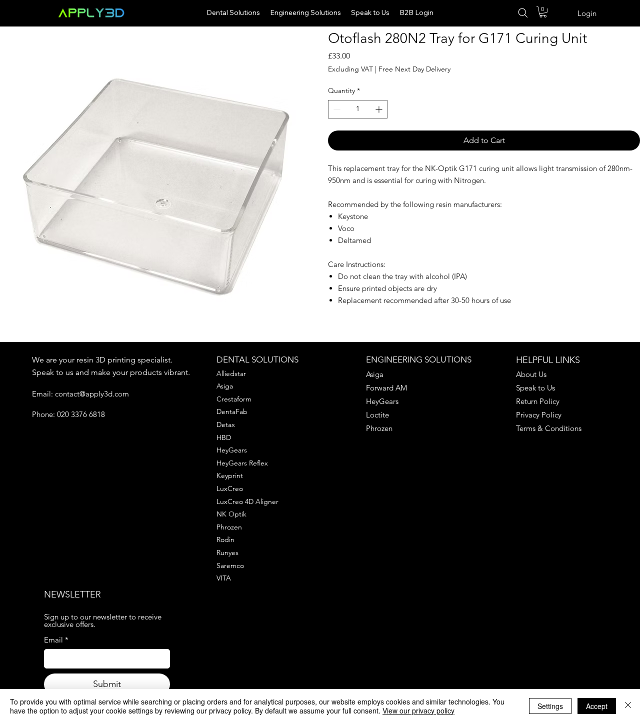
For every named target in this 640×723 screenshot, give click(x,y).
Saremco (230, 565)
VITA (223, 578)
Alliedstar (231, 373)
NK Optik (231, 514)
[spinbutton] (358, 109)
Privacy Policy (539, 415)
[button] (543, 12)
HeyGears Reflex (242, 463)
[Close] (628, 706)
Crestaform (234, 399)
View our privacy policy (418, 711)
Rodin (225, 539)
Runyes (227, 552)
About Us (531, 374)
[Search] (525, 13)
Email (56, 639)
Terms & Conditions (549, 428)
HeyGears (231, 450)
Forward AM (386, 387)
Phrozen (229, 527)
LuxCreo (229, 488)
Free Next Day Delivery (414, 69)
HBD (223, 437)
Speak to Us (535, 387)
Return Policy (538, 401)
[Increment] (380, 109)
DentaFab (232, 411)
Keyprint (229, 475)
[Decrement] (336, 109)
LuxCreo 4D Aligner (247, 501)
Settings (550, 706)
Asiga (224, 386)
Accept (597, 706)
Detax (225, 424)
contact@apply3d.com (92, 393)
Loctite (377, 415)
